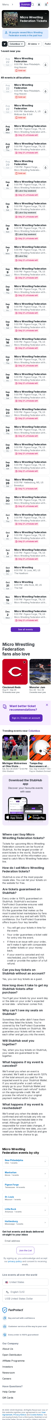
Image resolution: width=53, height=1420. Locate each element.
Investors (7, 1366)
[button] (10, 4)
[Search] (32, 4)
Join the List (25, 1250)
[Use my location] (4, 44)
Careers (6, 1378)
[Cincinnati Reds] (15, 676)
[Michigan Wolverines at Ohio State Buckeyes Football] (15, 753)
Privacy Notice (19, 1415)
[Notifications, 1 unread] (46, 4)
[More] (45, 13)
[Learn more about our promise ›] (13, 1310)
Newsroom (8, 1372)
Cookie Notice (36, 1415)
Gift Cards (7, 1397)
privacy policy (15, 1261)
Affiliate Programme (13, 1360)
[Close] (46, 704)
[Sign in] (39, 4)
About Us (7, 1348)
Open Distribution (12, 1354)
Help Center (9, 1391)
